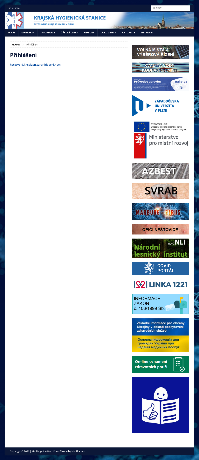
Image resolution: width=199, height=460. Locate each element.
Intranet (147, 32)
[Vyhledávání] (170, 8)
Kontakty (28, 32)
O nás (11, 32)
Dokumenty (108, 32)
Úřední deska (69, 32)
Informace (48, 32)
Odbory (89, 32)
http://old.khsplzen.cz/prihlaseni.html (35, 64)
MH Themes (78, 451)
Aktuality (128, 32)
